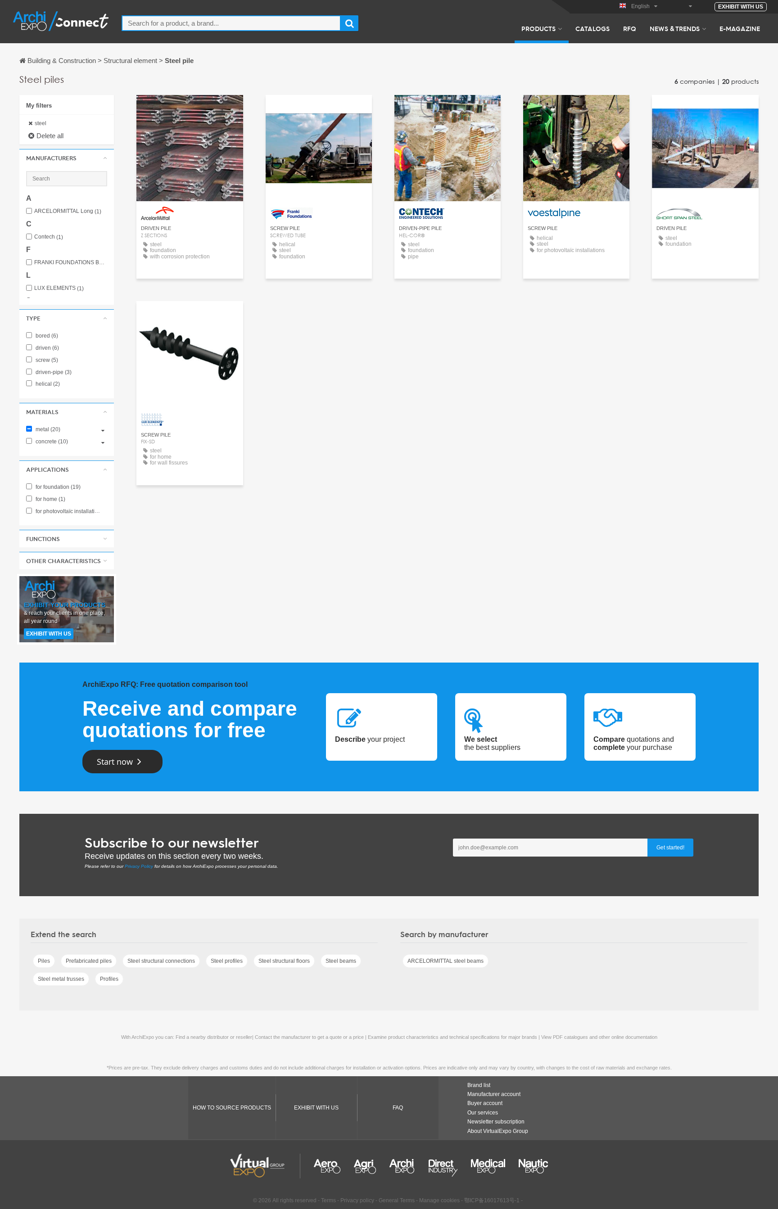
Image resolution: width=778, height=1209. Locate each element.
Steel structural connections (161, 961)
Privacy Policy (139, 866)
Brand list (478, 1085)
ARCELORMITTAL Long (67, 211)
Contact (189, 110)
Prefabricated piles (89, 961)
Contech (48, 237)
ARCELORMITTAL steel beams (445, 961)
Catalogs (592, 28)
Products (538, 28)
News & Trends (675, 28)
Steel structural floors (284, 961)
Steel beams (341, 961)
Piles (44, 961)
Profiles (109, 979)
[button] (66, 158)
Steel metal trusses (61, 979)
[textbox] (231, 23)
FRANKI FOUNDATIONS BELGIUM (70, 262)
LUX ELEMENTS (59, 288)
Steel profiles (227, 961)
